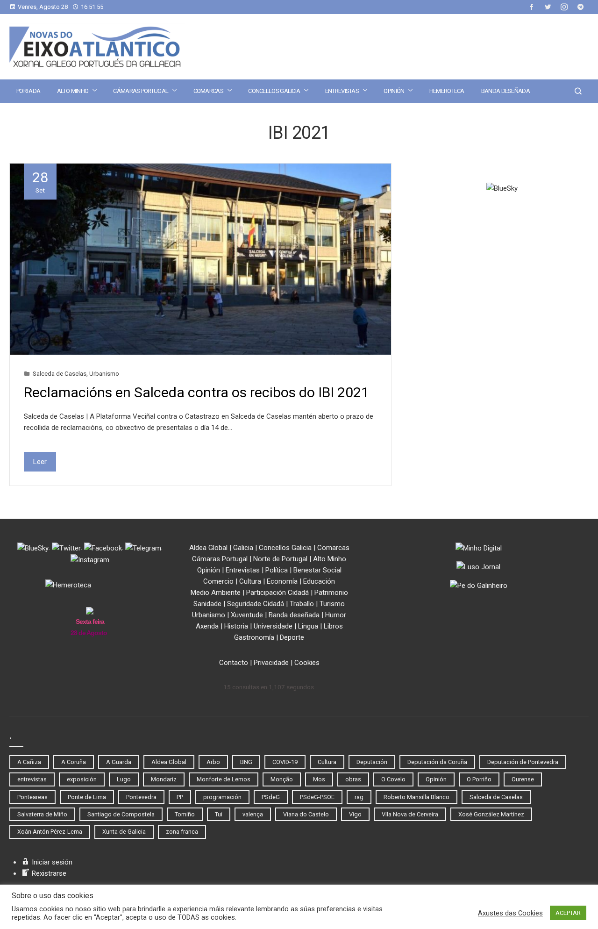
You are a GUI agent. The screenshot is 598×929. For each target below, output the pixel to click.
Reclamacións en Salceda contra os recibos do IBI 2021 (196, 392)
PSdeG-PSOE (317, 796)
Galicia (243, 547)
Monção (282, 779)
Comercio (218, 581)
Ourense (523, 779)
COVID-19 (285, 761)
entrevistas (32, 779)
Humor (335, 615)
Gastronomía (254, 637)
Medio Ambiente (216, 592)
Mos (319, 779)
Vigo (355, 814)
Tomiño (185, 814)
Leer (40, 461)
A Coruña (73, 761)
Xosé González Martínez (491, 814)
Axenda (207, 626)
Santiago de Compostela (121, 814)
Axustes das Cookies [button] (510, 913)
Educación (319, 581)
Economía (282, 581)
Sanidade (207, 604)
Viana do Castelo (306, 814)
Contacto (233, 662)
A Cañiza (29, 761)
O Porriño (479, 779)
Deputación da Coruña (437, 761)
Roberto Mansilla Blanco (416, 796)
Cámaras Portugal (140, 90)
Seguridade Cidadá (255, 604)
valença (252, 814)
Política (276, 570)
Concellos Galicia (274, 90)
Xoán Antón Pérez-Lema (49, 831)
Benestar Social (317, 570)
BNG (246, 761)
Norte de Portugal (280, 559)
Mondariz (164, 779)
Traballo (302, 604)
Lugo (124, 779)
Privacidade (271, 662)
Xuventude (247, 615)
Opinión (394, 90)
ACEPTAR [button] (568, 912)
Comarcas (208, 90)
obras (353, 779)
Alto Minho (72, 90)
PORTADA (28, 90)
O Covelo (393, 779)
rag (359, 796)
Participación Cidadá (277, 592)
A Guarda (118, 761)
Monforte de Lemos (223, 779)
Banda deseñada (505, 90)
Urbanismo (104, 373)
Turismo (332, 604)
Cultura (250, 581)
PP (180, 796)
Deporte (292, 637)
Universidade (273, 626)
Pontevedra (141, 796)
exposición (82, 779)
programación (222, 796)
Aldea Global (208, 547)
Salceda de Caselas (59, 373)
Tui (218, 814)
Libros (333, 626)
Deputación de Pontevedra (522, 761)
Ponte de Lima (87, 796)
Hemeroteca (446, 90)
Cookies (307, 662)
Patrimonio (331, 592)
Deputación (371, 761)
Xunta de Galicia (124, 831)
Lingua (308, 626)
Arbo (213, 761)
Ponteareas (32, 796)
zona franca (182, 831)
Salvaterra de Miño (42, 814)
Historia (236, 626)
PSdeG (271, 796)
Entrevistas (342, 90)
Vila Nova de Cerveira (410, 814)
